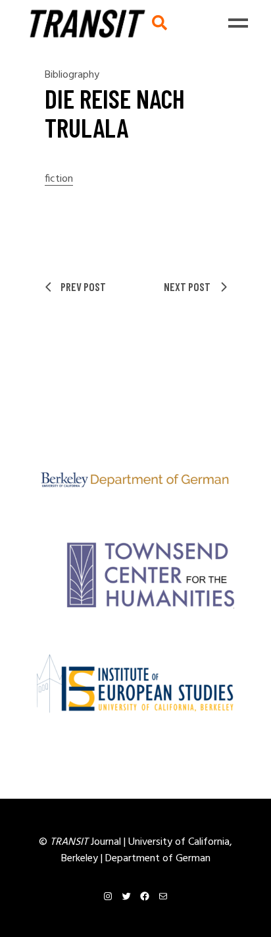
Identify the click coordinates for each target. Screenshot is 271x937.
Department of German (157, 858)
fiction (59, 179)
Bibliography (72, 75)
